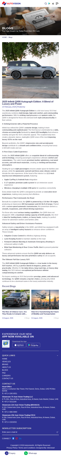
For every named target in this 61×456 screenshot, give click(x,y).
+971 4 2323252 (10, 422)
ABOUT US (6, 367)
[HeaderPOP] (57, 3)
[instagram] (17, 438)
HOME (4, 37)
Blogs (10, 37)
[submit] (57, 432)
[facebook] (13, 438)
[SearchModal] (46, 4)
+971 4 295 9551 (10, 394)
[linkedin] (20, 438)
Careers (6, 376)
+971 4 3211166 (10, 402)
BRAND (5, 364)
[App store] (53, 4)
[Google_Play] (49, 4)
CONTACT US (7, 378)
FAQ (3, 373)
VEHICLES (6, 362)
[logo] (11, 3)
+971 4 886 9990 (10, 412)
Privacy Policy (12, 448)
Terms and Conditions (27, 448)
